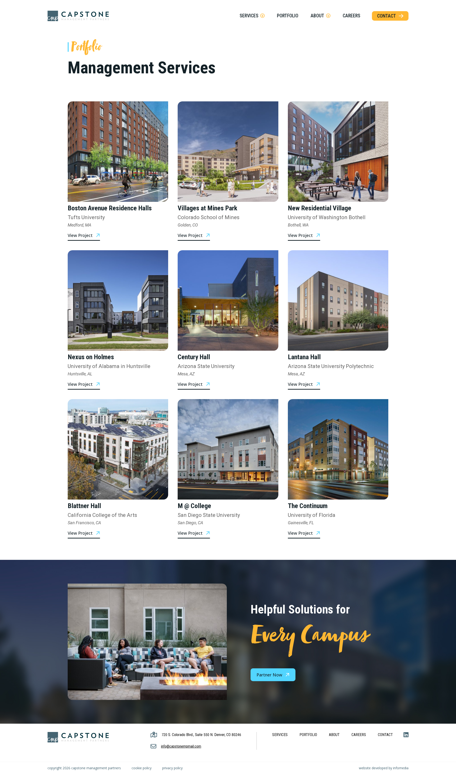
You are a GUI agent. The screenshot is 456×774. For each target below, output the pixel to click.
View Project (80, 235)
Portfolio (287, 16)
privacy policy (172, 768)
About (317, 16)
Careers (351, 16)
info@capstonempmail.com (181, 746)
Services (249, 16)
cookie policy (142, 768)
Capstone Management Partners (78, 16)
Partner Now (269, 675)
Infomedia (400, 768)
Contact (386, 16)
